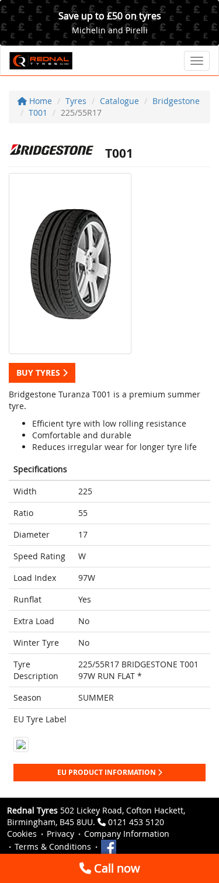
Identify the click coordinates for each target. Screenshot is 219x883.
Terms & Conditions (53, 846)
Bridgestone (176, 100)
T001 (38, 112)
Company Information (126, 833)
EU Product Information (107, 772)
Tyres (75, 100)
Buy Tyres (39, 372)
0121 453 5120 (136, 821)
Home (39, 100)
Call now (115, 868)
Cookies (22, 833)
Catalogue (119, 100)
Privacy (60, 833)
